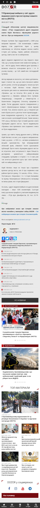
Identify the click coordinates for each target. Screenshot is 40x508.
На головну (9, 495)
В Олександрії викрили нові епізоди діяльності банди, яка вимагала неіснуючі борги (20, 255)
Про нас (35, 2)
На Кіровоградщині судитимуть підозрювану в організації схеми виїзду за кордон (17, 263)
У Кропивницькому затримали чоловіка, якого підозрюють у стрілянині (17, 285)
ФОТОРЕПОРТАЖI (11, 306)
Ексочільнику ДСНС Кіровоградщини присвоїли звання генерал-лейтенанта (17, 293)
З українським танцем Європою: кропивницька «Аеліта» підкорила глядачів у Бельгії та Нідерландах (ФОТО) (19, 245)
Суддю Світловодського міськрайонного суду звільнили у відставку (17, 277)
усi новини (20, 300)
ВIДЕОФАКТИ (10, 346)
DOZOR (26, 35)
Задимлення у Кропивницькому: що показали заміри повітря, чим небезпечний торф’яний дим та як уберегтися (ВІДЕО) (17, 375)
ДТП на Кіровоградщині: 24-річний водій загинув (18, 270)
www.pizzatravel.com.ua (21, 220)
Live (35, 7)
